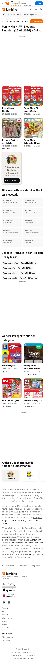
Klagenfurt (7, 520)
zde (9, 509)
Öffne (39, 3)
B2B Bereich (7, 640)
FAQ (3, 611)
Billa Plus (6, 542)
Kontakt (5, 614)
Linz (40, 517)
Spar (36, 542)
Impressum (6, 621)
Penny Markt (17, 542)
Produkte (5, 627)
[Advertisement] (22, 60)
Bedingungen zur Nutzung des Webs (22, 655)
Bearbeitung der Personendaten (22, 658)
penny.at (32, 554)
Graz (14, 520)
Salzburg (22, 520)
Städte (4, 624)
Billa (41, 542)
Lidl (25, 542)
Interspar (36, 539)
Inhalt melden (7, 618)
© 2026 (22, 649)
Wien (35, 517)
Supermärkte (8, 537)
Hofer (30, 542)
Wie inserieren (7, 637)
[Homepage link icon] (2, 566)
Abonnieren (38, 21)
